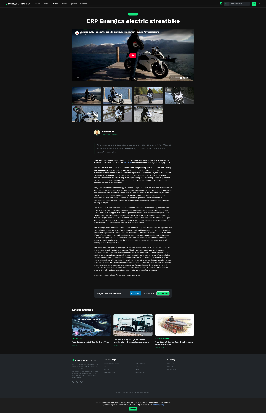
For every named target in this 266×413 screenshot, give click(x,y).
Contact (83, 4)
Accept (133, 409)
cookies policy (158, 405)
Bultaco (106, 369)
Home (37, 4)
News (46, 4)
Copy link (163, 293)
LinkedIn (135, 293)
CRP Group (127, 163)
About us (170, 363)
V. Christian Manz (110, 372)
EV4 (136, 366)
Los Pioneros (140, 363)
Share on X (149, 293)
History (64, 4)
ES (259, 4)
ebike (105, 366)
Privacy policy (172, 369)
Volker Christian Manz (111, 363)
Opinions (73, 4)
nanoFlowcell (140, 372)
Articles (54, 4)
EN (254, 4)
